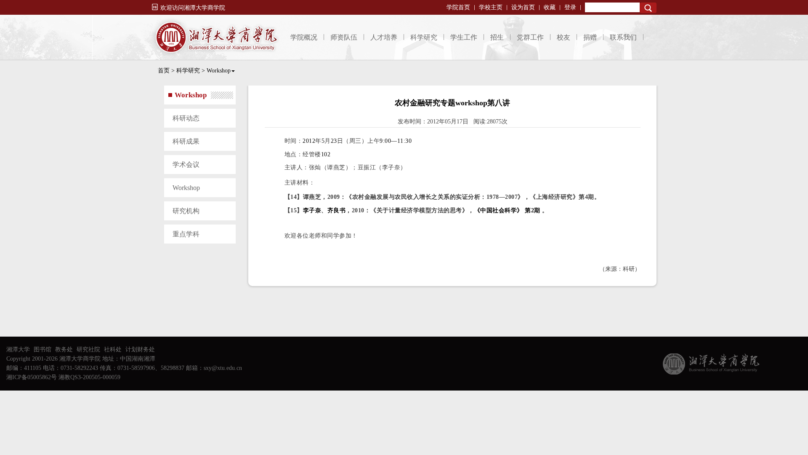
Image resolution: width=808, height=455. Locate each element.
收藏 (550, 7)
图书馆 (42, 349)
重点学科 (186, 234)
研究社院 (88, 349)
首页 (164, 70)
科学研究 (423, 37)
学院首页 (458, 7)
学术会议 (186, 164)
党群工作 (530, 37)
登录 (570, 7)
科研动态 (186, 118)
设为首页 (523, 7)
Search (648, 8)
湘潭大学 (18, 349)
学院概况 (303, 37)
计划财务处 (140, 349)
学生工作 (463, 37)
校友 (563, 37)
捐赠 (590, 37)
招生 (497, 37)
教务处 (64, 349)
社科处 (113, 349)
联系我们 (623, 37)
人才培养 (383, 37)
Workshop (219, 70)
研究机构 (186, 210)
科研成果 (186, 141)
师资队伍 (343, 37)
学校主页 (490, 7)
